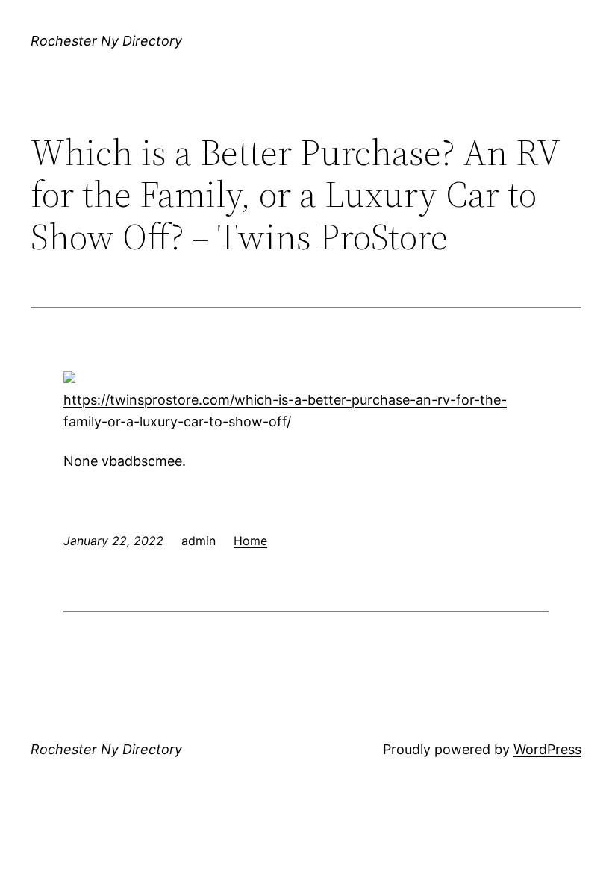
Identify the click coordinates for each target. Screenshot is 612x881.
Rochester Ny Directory (106, 41)
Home (250, 540)
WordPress (547, 749)
